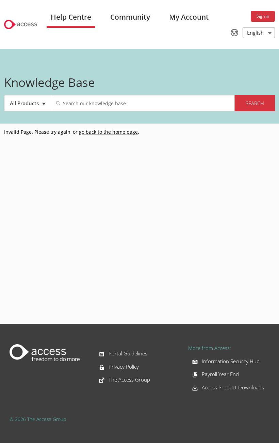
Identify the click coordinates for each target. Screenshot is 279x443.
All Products (31, 105)
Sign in (263, 16)
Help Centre (71, 17)
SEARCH (255, 103)
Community (130, 17)
